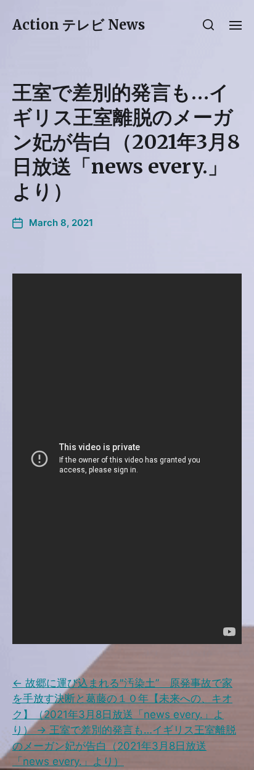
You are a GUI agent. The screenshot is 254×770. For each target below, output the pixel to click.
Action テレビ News (78, 24)
